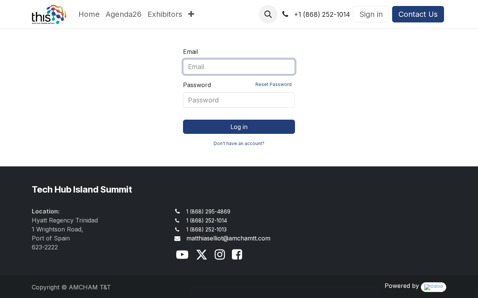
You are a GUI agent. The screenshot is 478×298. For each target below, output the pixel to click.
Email (190, 51)
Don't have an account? (239, 143)
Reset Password (273, 84)
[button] (268, 14)
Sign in (371, 14)
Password (237, 85)
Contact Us (418, 14)
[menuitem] (89, 14)
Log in (239, 126)
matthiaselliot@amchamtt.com (228, 238)
